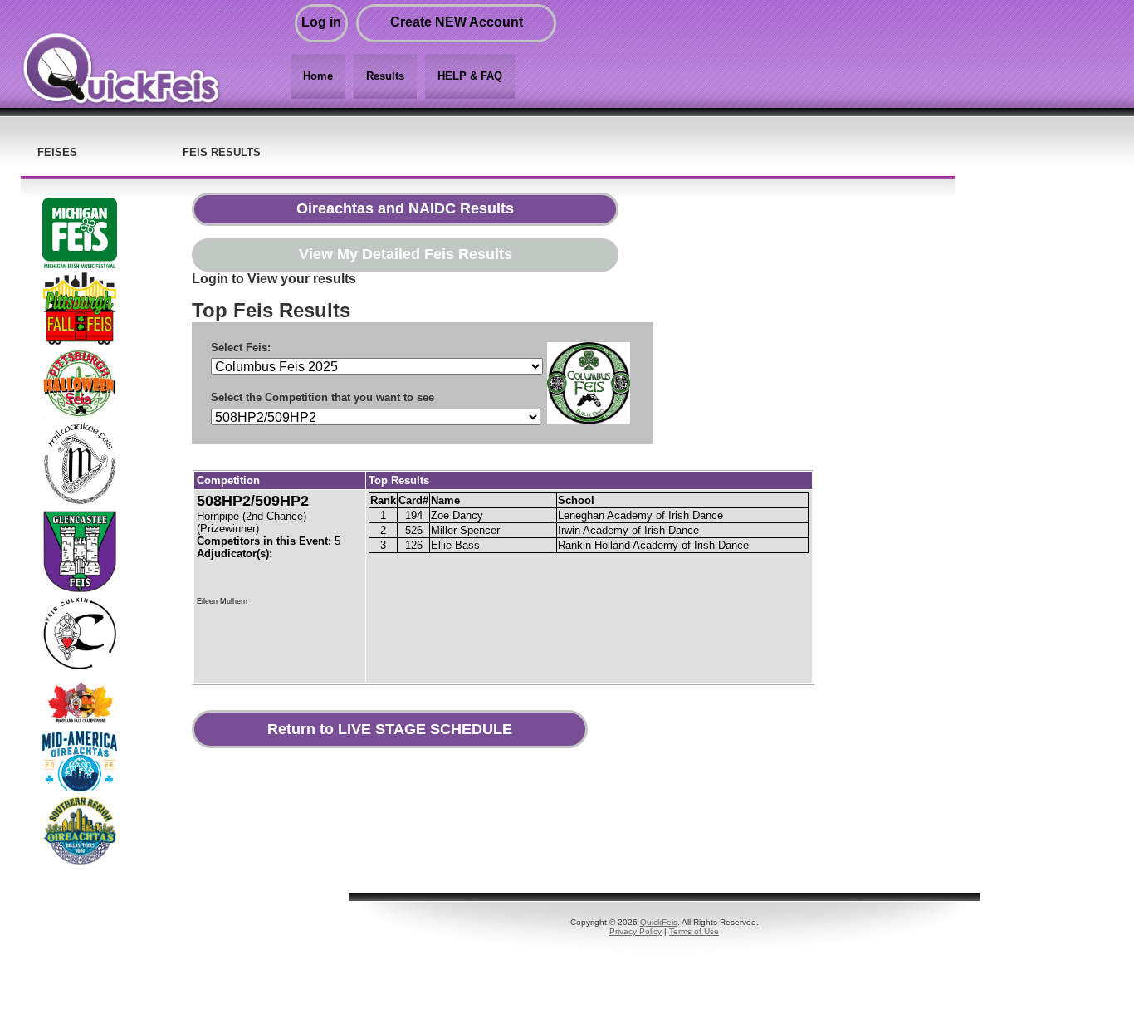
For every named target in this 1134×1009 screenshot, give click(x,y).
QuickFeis (658, 922)
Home (318, 76)
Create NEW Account (456, 22)
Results (385, 76)
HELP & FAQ (469, 76)
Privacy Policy (635, 931)
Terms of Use (694, 931)
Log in (321, 22)
